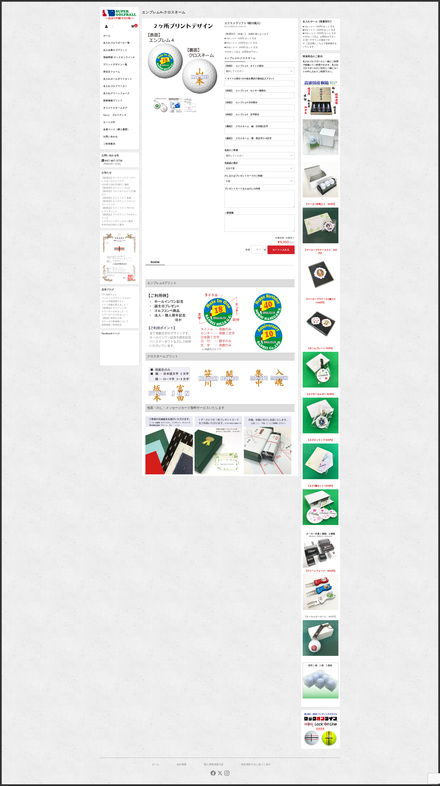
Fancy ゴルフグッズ (114, 115)
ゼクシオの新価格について (115, 321)
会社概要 (182, 764)
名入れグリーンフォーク (116, 93)
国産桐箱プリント (113, 100)
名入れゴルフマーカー (115, 86)
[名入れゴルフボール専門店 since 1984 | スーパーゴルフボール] (119, 17)
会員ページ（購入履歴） (116, 129)
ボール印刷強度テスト (113, 301)
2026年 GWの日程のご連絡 (115, 184)
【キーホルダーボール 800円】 (320, 617)
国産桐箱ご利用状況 (112, 325)
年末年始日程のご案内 (113, 225)
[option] (182, 59)
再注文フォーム (111, 72)
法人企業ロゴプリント (115, 50)
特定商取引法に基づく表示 (256, 764)
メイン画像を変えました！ (115, 305)
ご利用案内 (109, 144)
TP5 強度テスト (109, 294)
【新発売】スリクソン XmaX (116, 188)
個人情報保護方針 (214, 764)
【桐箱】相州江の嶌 (112, 318)
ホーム (107, 36)
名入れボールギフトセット (117, 79)
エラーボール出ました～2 (114, 311)
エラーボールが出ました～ (115, 315)
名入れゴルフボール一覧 (116, 43)
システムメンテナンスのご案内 (117, 221)
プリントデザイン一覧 (115, 64)
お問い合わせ (110, 136)
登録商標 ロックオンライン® (119, 57)
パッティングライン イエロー (116, 298)
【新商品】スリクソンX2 (114, 308)
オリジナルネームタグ (115, 108)
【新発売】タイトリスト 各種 (116, 198)
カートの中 (109, 122)
